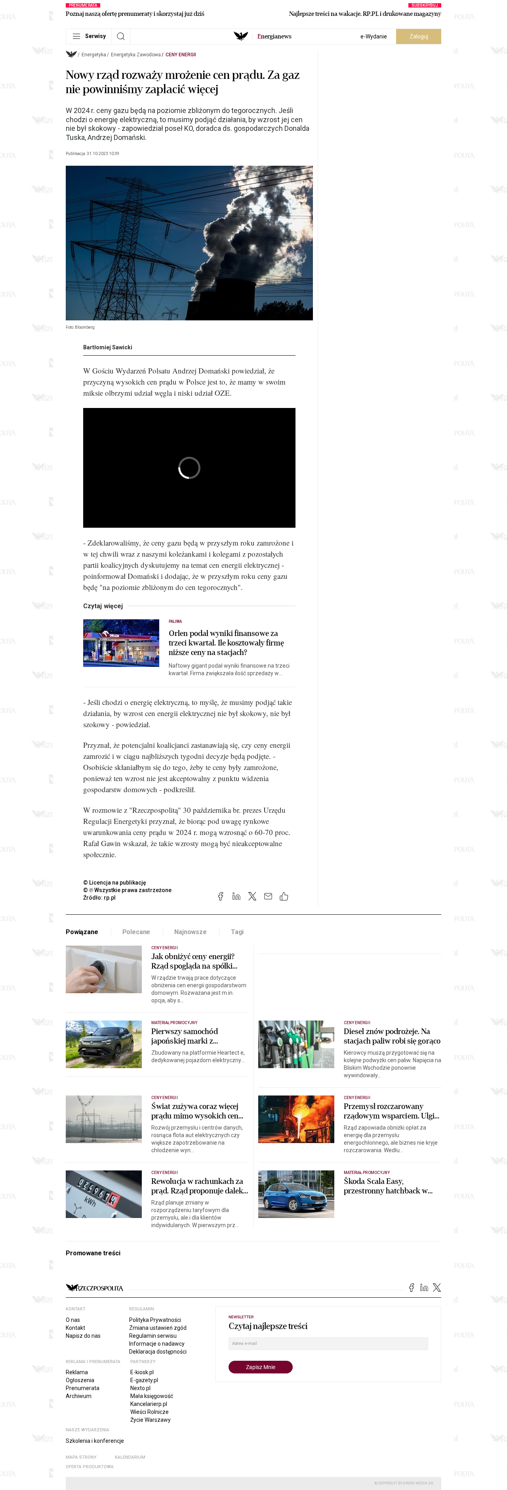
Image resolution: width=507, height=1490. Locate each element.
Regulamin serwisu (153, 1336)
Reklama (77, 1372)
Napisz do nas (83, 1336)
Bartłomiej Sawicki (107, 347)
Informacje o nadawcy (157, 1344)
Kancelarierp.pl (148, 1404)
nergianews (274, 36)
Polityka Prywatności (155, 1320)
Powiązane (82, 932)
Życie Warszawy (150, 1420)
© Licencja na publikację (115, 882)
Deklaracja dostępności (158, 1351)
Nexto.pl (140, 1388)
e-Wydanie (373, 36)
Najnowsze (190, 932)
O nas (73, 1320)
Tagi (237, 932)
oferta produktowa (90, 1466)
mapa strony (81, 1457)
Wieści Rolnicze (149, 1412)
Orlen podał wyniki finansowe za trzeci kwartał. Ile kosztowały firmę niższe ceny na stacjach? (226, 643)
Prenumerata (82, 1388)
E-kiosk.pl (142, 1372)
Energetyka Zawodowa (136, 54)
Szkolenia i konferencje (95, 1441)
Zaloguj (419, 36)
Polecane (136, 932)
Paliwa (175, 621)
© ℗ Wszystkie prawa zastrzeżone (127, 890)
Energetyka (94, 54)
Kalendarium (130, 1457)
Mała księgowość (151, 1396)
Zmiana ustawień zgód (158, 1328)
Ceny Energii (181, 54)
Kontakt (75, 1328)
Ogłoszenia (80, 1380)
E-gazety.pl (144, 1380)
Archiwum (78, 1396)
